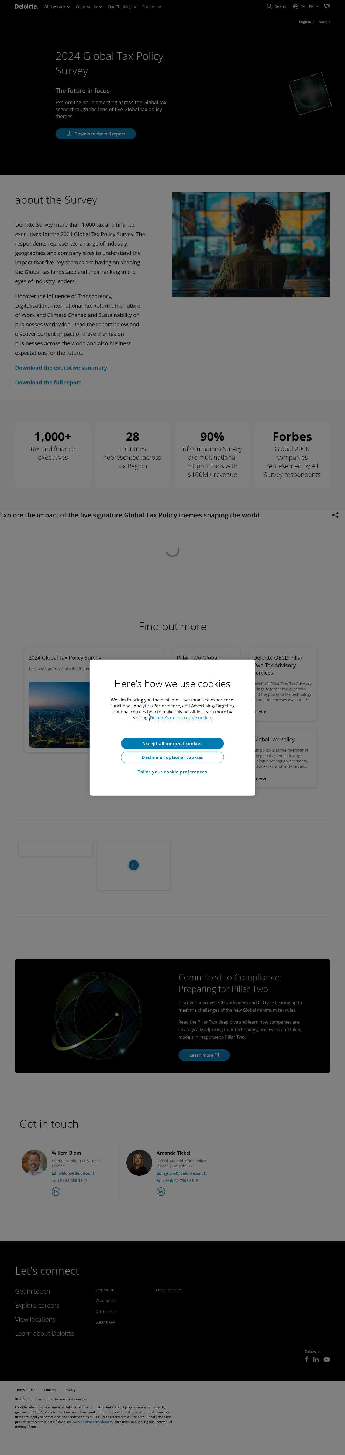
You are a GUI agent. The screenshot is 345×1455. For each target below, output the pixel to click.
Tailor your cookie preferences (172, 772)
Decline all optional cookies (172, 757)
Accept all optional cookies (172, 743)
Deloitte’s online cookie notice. (181, 717)
